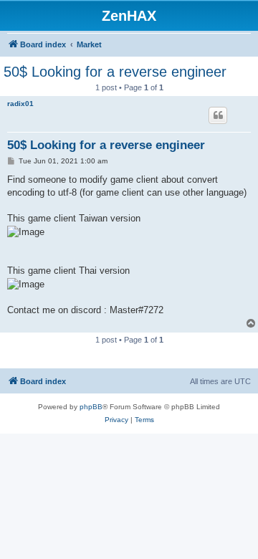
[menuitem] (116, 420)
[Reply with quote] (218, 115)
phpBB (91, 407)
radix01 (20, 104)
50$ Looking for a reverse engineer (115, 72)
